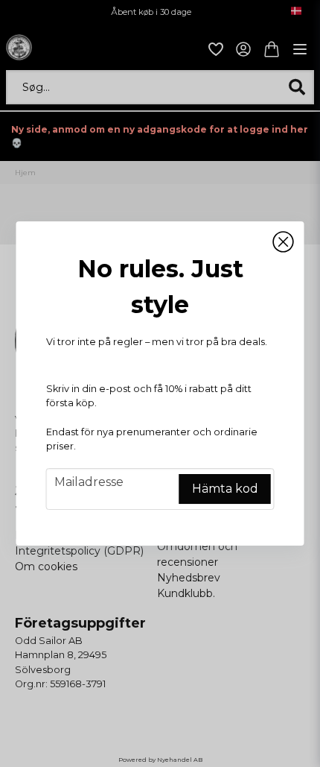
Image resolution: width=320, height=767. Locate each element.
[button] (283, 242)
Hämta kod (225, 489)
